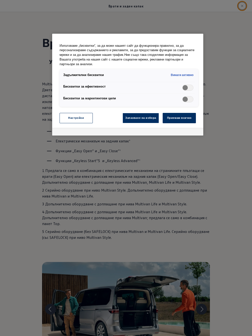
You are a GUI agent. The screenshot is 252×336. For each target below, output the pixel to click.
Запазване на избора (140, 117)
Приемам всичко (179, 117)
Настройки (76, 117)
